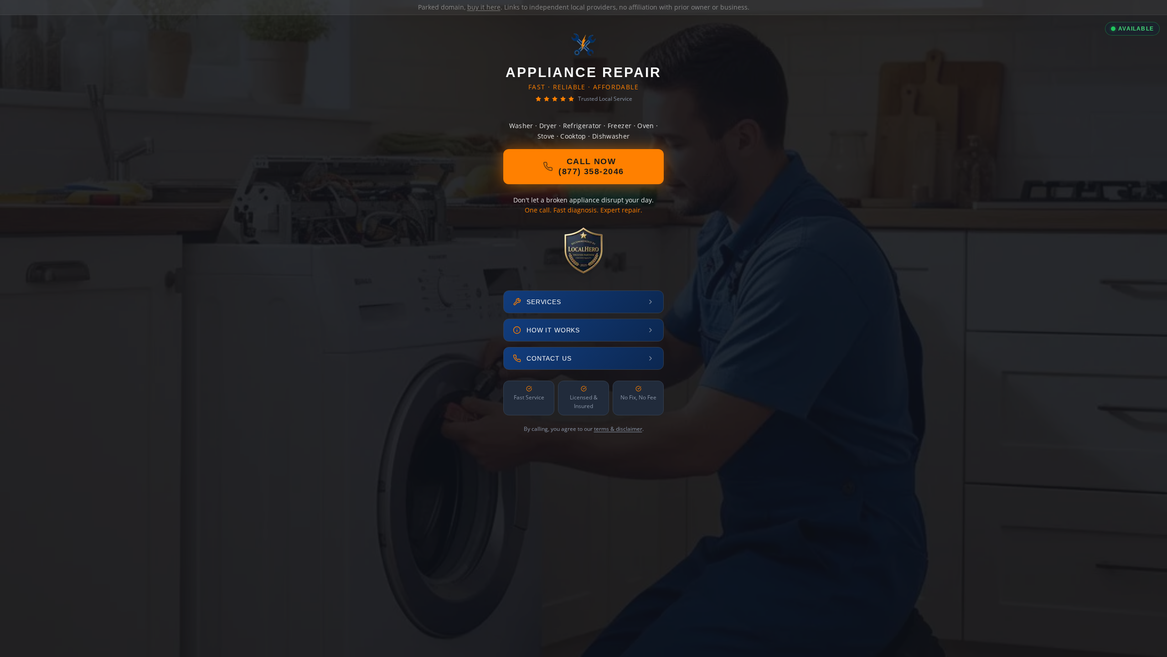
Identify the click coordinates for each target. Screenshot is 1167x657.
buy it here (484, 7)
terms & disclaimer (618, 429)
